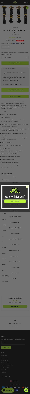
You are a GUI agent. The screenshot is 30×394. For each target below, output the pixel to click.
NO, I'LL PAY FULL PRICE (15, 204)
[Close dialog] (27, 187)
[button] (26, 390)
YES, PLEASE (15, 201)
